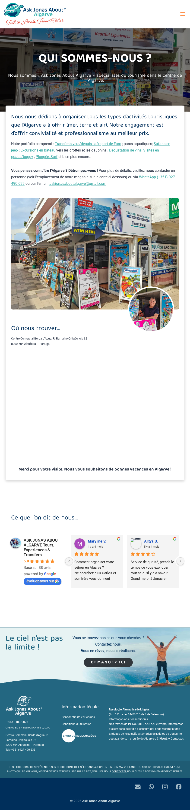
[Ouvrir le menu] (183, 13)
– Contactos (170, 738)
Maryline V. (97, 541)
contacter (119, 771)
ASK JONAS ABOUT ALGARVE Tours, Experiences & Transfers (42, 547)
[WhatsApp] (151, 786)
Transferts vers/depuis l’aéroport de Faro (88, 144)
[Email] (137, 786)
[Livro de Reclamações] (79, 736)
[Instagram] (165, 786)
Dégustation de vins (125, 150)
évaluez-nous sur (40, 581)
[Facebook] (178, 786)
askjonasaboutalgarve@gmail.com (77, 183)
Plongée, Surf (46, 157)
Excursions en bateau (37, 150)
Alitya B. (151, 541)
